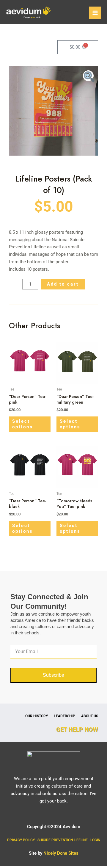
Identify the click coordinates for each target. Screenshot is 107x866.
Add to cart (63, 284)
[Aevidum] (28, 13)
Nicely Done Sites (60, 853)
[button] (88, 75)
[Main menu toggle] (95, 12)
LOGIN (95, 840)
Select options (22, 424)
